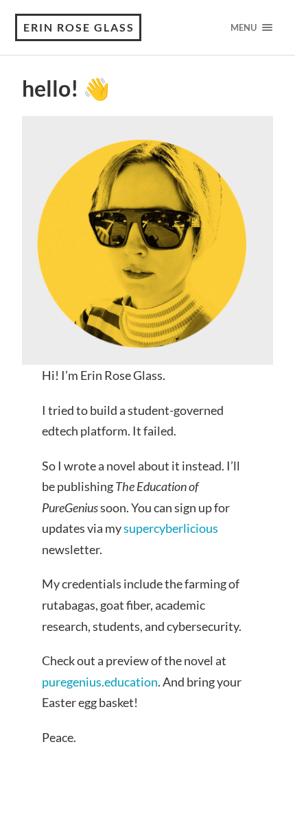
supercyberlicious (170, 528)
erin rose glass (78, 27)
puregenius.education (100, 681)
